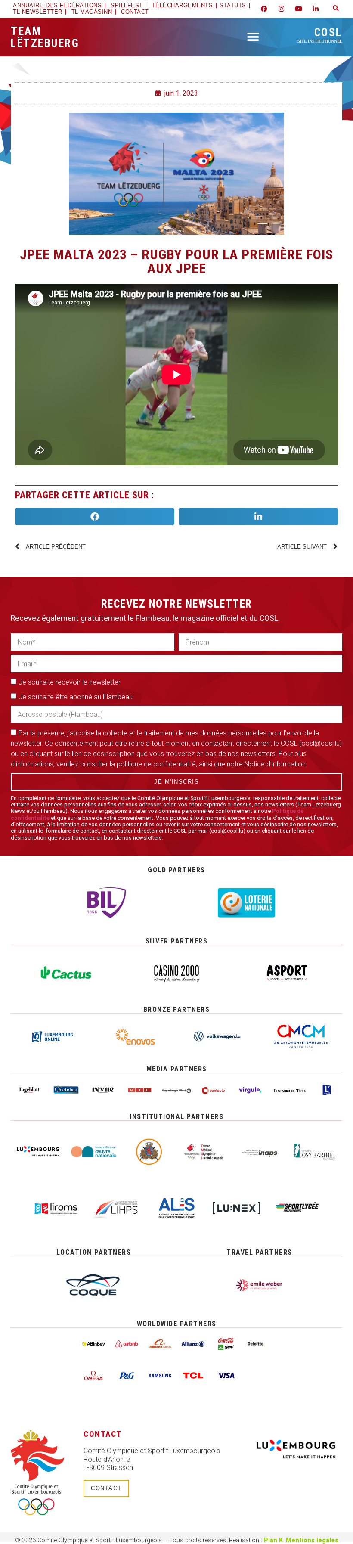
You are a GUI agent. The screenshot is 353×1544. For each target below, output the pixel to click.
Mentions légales (312, 1540)
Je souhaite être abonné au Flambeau (76, 697)
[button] (335, 8)
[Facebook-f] (264, 8)
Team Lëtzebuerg (45, 37)
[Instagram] (281, 8)
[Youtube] (298, 8)
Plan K (273, 1540)
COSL (319, 34)
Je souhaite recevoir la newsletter (70, 682)
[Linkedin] (316, 8)
